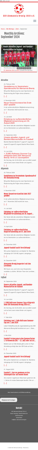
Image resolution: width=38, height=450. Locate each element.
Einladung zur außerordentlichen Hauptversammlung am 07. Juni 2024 (17, 231)
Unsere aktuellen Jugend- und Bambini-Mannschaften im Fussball (18, 48)
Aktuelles (19, 68)
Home (3, 29)
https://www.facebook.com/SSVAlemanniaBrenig (19, 392)
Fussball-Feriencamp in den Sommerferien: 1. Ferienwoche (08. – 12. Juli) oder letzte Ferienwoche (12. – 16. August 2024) (19, 340)
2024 (17, 29)
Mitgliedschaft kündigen (8, 400)
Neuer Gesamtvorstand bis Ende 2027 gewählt (17, 104)
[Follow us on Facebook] (1, 21)
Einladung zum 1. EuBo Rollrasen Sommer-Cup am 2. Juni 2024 (19, 322)
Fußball (28, 68)
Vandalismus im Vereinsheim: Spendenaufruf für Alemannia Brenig (19, 87)
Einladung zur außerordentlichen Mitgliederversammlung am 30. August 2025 (17, 121)
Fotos (24, 68)
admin (18, 70)
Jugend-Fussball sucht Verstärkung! (17, 248)
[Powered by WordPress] (29, 447)
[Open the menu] (34, 21)
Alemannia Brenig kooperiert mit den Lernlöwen (17, 265)
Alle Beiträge (10, 29)
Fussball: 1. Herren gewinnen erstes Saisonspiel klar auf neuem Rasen (17, 374)
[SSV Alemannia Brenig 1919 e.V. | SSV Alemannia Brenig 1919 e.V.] (19, 8)
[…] (5, 96)
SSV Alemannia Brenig (16, 447)
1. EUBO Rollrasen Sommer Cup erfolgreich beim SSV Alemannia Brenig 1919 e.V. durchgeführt (17, 155)
